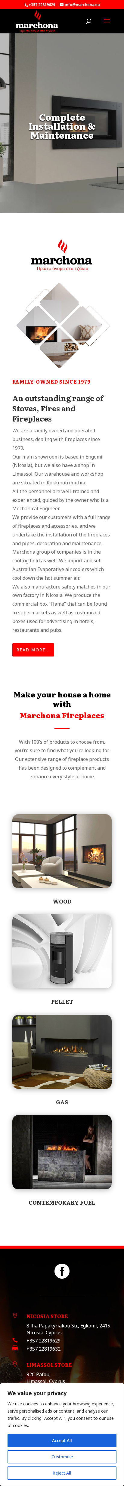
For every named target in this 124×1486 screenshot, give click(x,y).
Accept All (62, 1440)
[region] (62, 1434)
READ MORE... (33, 650)
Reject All (62, 1473)
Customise (62, 1457)
